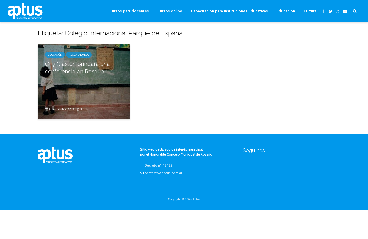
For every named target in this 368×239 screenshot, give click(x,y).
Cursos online (169, 11)
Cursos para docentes (129, 11)
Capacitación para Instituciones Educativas (229, 11)
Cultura (310, 11)
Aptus (196, 199)
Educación (285, 11)
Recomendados (79, 54)
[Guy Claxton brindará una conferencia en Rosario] (84, 81)
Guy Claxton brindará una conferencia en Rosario (77, 68)
